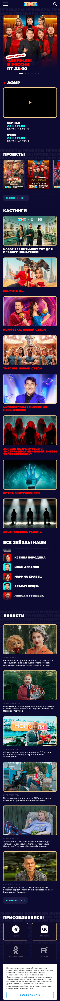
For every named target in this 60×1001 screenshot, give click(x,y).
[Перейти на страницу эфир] (30, 102)
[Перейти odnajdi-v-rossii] (38, 174)
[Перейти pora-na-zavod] (14, 174)
